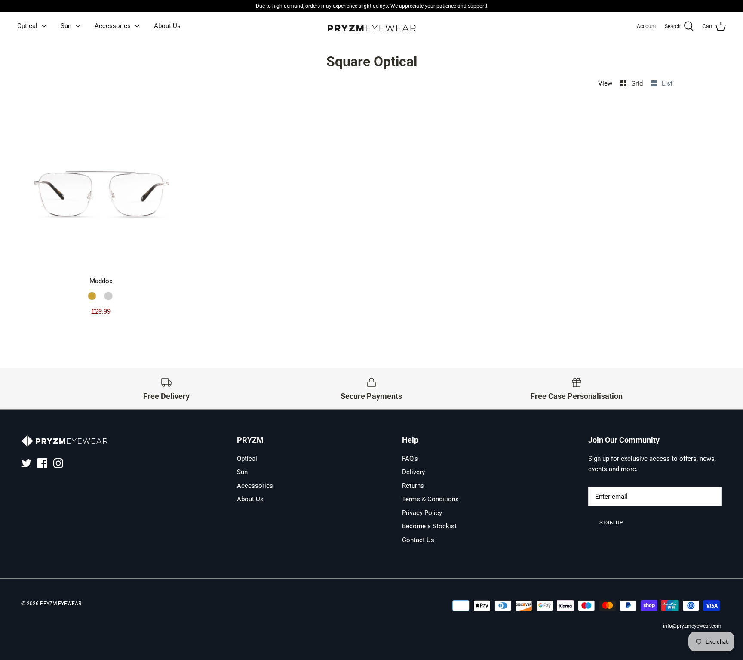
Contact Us (418, 540)
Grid (638, 83)
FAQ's (410, 459)
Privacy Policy (422, 513)
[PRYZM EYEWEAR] (372, 26)
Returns (413, 486)
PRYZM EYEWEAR (60, 604)
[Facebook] (42, 463)
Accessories (113, 26)
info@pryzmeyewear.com (692, 626)
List (667, 83)
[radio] (93, 296)
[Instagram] (58, 463)
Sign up (611, 522)
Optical (27, 26)
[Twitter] (26, 463)
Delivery (413, 472)
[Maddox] (101, 190)
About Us (167, 26)
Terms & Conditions (430, 499)
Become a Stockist (429, 526)
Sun (66, 26)
